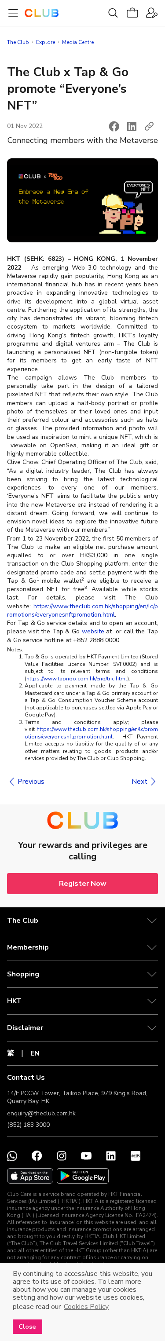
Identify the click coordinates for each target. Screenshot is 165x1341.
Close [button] (27, 1326)
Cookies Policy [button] (86, 1307)
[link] (25, 781)
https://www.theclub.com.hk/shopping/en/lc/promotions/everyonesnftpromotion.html (82, 610)
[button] (114, 126)
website (93, 631)
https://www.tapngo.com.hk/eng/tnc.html (76, 678)
